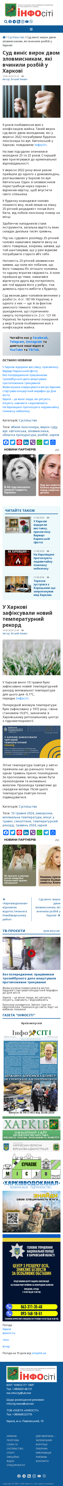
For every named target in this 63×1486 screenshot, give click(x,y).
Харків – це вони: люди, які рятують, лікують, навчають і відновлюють (27, 998)
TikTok (33, 350)
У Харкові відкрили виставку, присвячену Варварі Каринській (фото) (42, 531)
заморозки (43, 813)
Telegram (17, 342)
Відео (10, 1461)
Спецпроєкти (16, 1465)
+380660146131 (22, 1389)
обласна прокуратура (19, 435)
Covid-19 (12, 1444)
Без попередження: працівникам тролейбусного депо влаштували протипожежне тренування (25, 379)
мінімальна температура (22, 817)
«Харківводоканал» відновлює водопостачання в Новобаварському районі (15, 911)
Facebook (40, 338)
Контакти (42, 1461)
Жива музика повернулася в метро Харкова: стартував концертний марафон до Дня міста (31, 391)
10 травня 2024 (22, 813)
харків (54, 435)
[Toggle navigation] (31, 29)
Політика (13, 1440)
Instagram (34, 342)
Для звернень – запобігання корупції (46, 1440)
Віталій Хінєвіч (19, 79)
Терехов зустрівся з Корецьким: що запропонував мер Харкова (44, 588)
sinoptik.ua (39, 1353)
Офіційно (13, 1456)
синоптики (22, 821)
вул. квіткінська (14, 431)
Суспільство (16, 37)
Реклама (41, 1456)
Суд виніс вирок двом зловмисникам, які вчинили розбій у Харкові (47, 907)
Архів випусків (51, 931)
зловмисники (38, 431)
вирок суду (48, 427)
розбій (43, 435)
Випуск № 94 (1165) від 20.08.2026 (31, 1112)
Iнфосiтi (22, 698)
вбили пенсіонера (25, 427)
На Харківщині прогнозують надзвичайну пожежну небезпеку (44, 561)
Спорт (11, 1452)
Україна (12, 1436)
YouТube (16, 350)
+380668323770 (22, 1414)
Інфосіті (41, 145)
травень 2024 (26, 825)
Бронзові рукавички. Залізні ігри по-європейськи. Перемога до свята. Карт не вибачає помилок (30, 1006)
